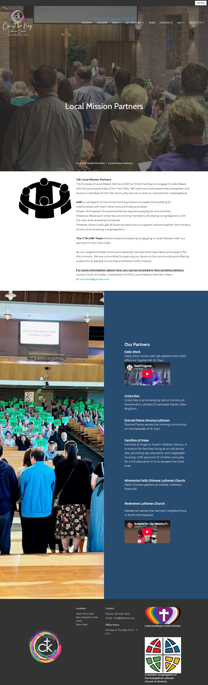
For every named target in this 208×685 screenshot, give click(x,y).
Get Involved (133, 22)
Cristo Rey (132, 396)
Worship (87, 22)
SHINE (152, 22)
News (115, 22)
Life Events (166, 22)
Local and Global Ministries (90, 163)
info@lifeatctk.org (124, 618)
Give (179, 22)
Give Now (201, 3)
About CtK (196, 22)
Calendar (102, 22)
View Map (82, 624)
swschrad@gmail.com (94, 279)
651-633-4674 (122, 613)
